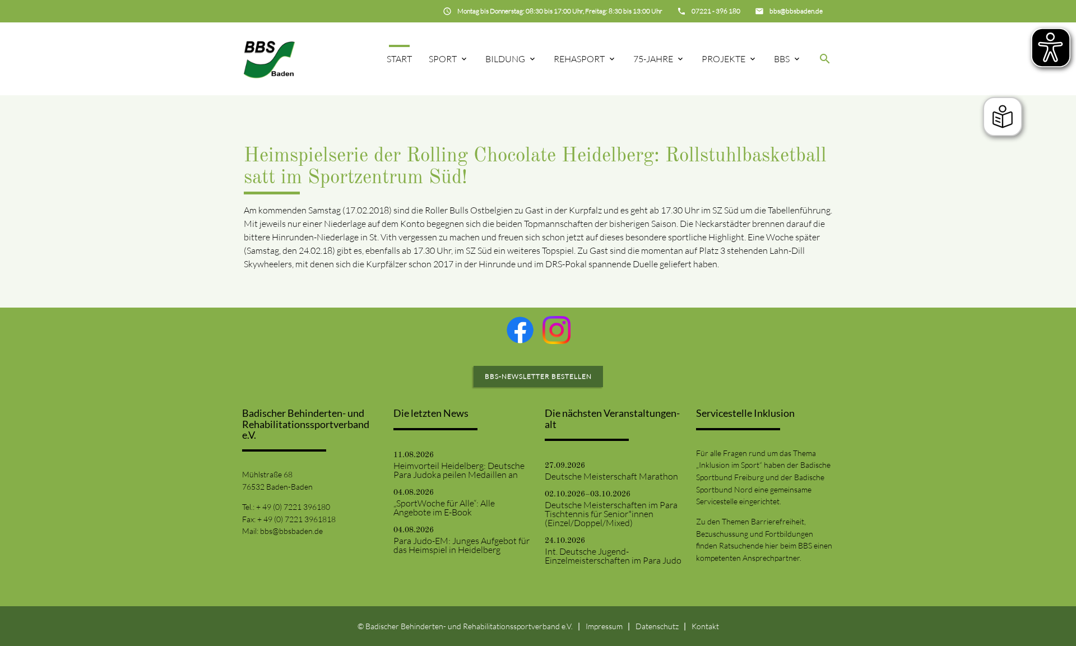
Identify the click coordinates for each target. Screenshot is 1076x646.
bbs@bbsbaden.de (291, 531)
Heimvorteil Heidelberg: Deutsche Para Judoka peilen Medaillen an (459, 470)
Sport (443, 58)
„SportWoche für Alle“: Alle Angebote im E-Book (444, 508)
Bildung (505, 58)
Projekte (723, 58)
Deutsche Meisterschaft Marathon (611, 476)
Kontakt (705, 626)
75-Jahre (653, 58)
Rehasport (579, 58)
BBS (782, 58)
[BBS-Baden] (269, 58)
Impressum (604, 626)
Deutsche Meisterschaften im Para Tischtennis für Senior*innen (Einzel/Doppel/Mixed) (611, 513)
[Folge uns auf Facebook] (520, 330)
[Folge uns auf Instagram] (556, 330)
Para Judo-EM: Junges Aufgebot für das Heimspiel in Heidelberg (461, 545)
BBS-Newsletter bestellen (538, 376)
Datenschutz (657, 626)
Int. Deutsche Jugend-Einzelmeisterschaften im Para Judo (613, 556)
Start (399, 58)
